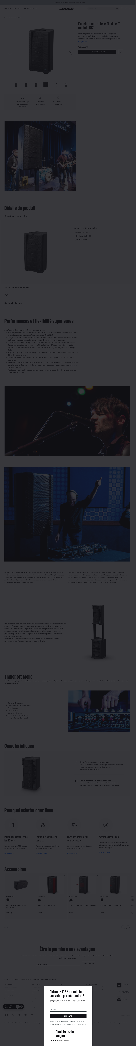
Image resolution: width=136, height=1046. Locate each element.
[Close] (90, 1027)
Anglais (59, 1040)
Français (66, 1040)
